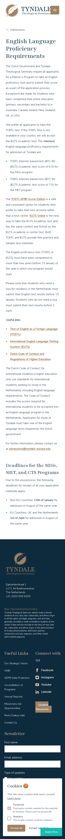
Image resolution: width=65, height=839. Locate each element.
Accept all (16, 828)
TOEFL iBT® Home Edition (28, 199)
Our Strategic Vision (16, 663)
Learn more (14, 798)
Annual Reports (13, 696)
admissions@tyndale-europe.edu (30, 449)
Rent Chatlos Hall (14, 715)
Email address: (13, 758)
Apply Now (51, 832)
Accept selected (38, 828)
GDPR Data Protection (17, 678)
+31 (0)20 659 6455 (18, 596)
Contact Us (10, 722)
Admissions (17, 30)
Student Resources (42, 707)
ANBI (7, 670)
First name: (11, 742)
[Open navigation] (55, 10)
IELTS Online (37, 216)
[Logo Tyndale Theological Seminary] (28, 10)
